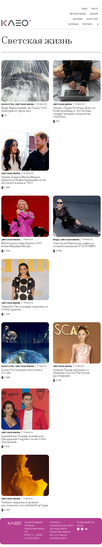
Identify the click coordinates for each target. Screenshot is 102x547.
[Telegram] (78, 529)
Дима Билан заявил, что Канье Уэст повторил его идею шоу (23, 109)
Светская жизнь (24, 104)
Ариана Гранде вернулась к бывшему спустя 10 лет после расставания (71, 373)
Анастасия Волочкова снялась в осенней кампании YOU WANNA (74, 245)
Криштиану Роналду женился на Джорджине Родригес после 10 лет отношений (23, 439)
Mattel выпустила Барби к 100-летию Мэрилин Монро (22, 245)
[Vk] (86, 529)
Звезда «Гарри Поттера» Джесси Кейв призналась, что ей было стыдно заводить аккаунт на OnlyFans (74, 112)
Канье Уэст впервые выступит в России (21, 371)
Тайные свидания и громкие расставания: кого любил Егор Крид (24, 504)
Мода (56, 239)
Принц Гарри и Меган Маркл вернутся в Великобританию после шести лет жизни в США (23, 180)
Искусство (7, 104)
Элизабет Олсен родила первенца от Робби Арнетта (24, 308)
